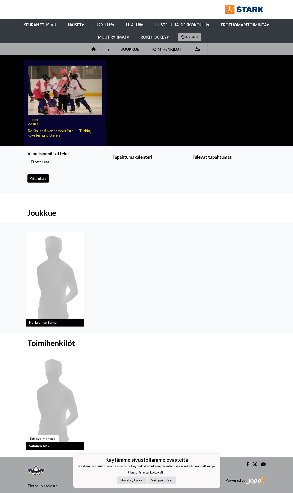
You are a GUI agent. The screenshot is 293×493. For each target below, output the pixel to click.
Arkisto (191, 37)
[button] (54, 279)
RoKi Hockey (155, 37)
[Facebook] (246, 464)
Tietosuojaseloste (42, 485)
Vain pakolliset (162, 480)
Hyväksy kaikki (131, 480)
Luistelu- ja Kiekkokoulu (182, 24)
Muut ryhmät (113, 37)
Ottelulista (38, 178)
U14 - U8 (134, 24)
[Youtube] (261, 464)
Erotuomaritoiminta (245, 24)
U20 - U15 (104, 24)
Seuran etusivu (40, 24)
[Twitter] (253, 464)
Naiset (76, 24)
